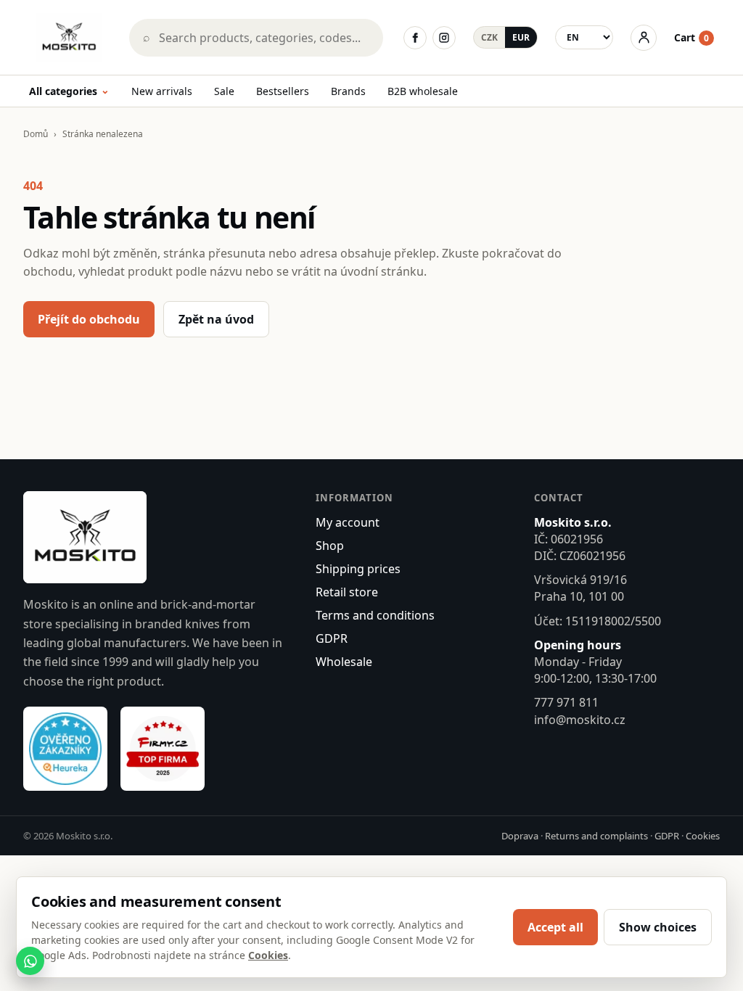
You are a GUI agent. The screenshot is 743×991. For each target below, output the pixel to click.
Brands (348, 91)
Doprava (519, 835)
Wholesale (344, 662)
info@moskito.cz (579, 720)
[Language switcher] (584, 37)
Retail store (347, 592)
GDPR (332, 638)
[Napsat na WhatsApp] (30, 961)
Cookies (703, 835)
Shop (330, 546)
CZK (489, 37)
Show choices (658, 927)
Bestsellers (282, 91)
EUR (521, 37)
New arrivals (161, 91)
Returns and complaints (596, 835)
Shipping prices (358, 569)
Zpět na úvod (216, 319)
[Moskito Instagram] (444, 37)
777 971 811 (566, 702)
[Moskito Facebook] (415, 37)
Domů (35, 134)
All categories (69, 92)
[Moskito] (69, 37)
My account (347, 522)
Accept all (555, 927)
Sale (224, 91)
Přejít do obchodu (89, 319)
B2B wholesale (422, 91)
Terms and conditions (375, 615)
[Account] (644, 38)
